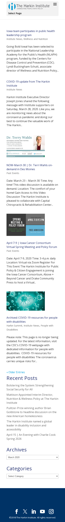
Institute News (14, 39)
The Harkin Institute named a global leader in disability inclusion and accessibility (29, 425)
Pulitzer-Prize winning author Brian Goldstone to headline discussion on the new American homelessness (31, 412)
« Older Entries (15, 372)
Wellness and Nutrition (36, 39)
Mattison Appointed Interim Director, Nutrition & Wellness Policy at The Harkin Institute (32, 399)
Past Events (12, 173)
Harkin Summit (14, 325)
